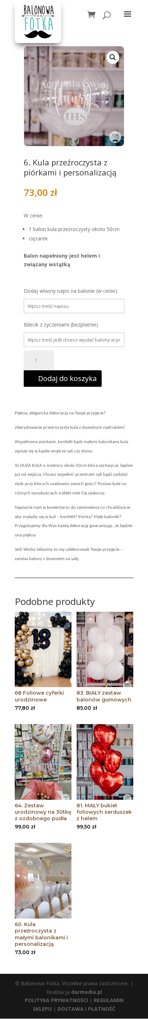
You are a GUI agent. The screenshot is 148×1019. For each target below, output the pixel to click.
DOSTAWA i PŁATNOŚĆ (86, 1008)
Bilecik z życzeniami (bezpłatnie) (61, 324)
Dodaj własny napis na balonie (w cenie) (70, 290)
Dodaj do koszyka (67, 378)
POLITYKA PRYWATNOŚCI (56, 1000)
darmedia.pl (86, 992)
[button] (112, 57)
